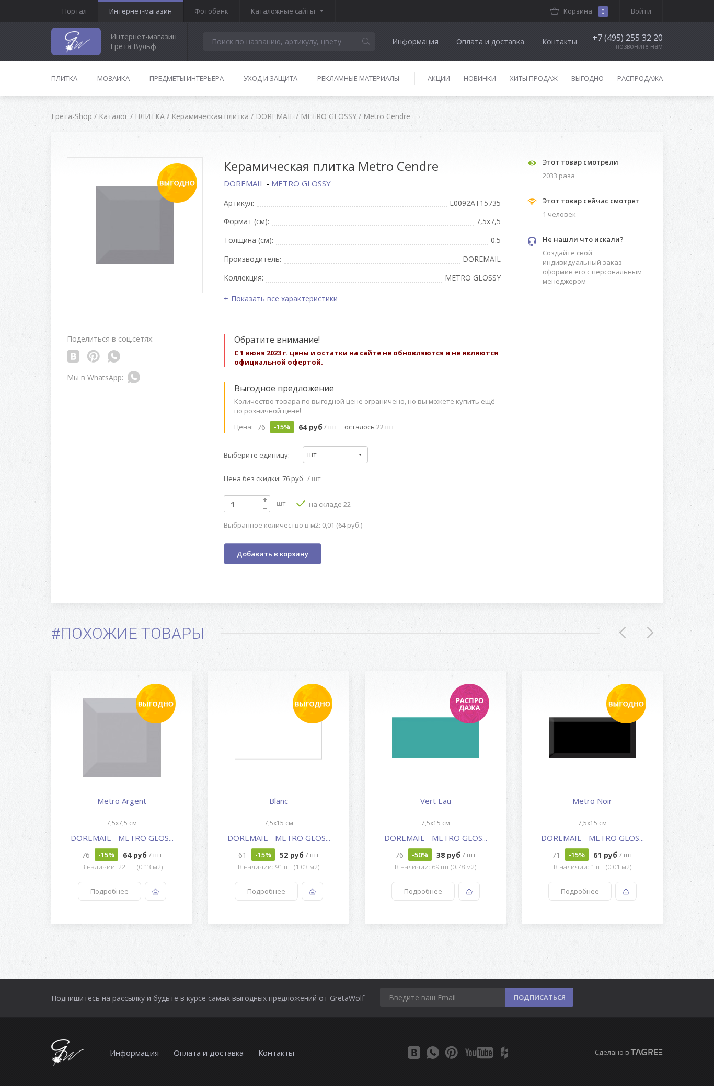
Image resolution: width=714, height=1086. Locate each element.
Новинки (480, 78)
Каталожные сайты (283, 11)
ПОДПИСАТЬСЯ (540, 997)
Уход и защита (270, 78)
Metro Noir (592, 801)
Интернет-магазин (140, 11)
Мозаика (113, 78)
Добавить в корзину (272, 553)
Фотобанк (211, 11)
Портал (74, 11)
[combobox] (335, 454)
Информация (415, 41)
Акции (439, 78)
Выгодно (587, 78)
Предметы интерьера (186, 78)
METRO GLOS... (146, 838)
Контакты (559, 41)
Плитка (64, 78)
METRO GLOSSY (301, 183)
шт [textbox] (312, 454)
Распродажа (640, 78)
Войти (641, 11)
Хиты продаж (534, 78)
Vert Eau (435, 801)
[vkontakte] (414, 1052)
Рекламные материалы (358, 78)
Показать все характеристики (284, 298)
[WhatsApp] (433, 1052)
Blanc (278, 801)
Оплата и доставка (490, 41)
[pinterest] (451, 1052)
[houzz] (504, 1052)
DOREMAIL (245, 183)
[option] (121, 797)
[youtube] (479, 1052)
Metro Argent (121, 801)
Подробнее (109, 891)
